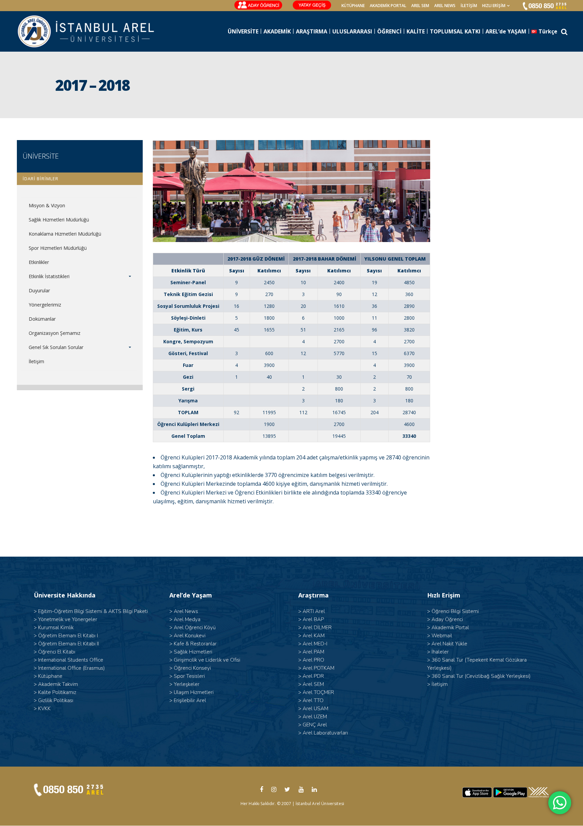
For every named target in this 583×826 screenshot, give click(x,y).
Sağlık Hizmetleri (193, 651)
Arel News (186, 611)
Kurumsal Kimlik (56, 627)
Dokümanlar (42, 319)
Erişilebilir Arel (190, 700)
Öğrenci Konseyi (192, 668)
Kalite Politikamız (57, 692)
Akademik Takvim (58, 684)
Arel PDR (313, 676)
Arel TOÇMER (318, 692)
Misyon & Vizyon (47, 205)
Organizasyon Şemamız (54, 333)
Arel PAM (313, 651)
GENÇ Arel (315, 724)
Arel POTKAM (318, 668)
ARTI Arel (314, 611)
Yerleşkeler (186, 684)
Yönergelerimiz (45, 304)
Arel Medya (187, 619)
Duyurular (39, 290)
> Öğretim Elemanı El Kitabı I (66, 635)
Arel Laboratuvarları (325, 732)
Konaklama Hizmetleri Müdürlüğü (65, 234)
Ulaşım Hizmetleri (194, 692)
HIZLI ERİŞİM (493, 5)
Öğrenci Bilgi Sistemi (455, 611)
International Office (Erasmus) (71, 668)
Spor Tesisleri (189, 676)
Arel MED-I (315, 643)
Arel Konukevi (189, 635)
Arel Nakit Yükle (449, 643)
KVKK (44, 708)
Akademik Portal (450, 627)
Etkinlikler (39, 262)
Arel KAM (314, 635)
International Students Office (70, 660)
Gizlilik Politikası (55, 700)
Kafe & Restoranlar (195, 643)
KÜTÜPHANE (353, 5)
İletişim (469, 5)
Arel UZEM (315, 716)
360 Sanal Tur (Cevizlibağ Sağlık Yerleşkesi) (481, 676)
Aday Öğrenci (447, 619)
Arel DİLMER (317, 627)
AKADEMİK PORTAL (388, 5)
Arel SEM (420, 5)
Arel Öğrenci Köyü (195, 627)
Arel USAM (315, 708)
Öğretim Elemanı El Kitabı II (68, 643)
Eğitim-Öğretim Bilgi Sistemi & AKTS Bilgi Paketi (93, 611)
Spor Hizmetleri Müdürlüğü (58, 248)
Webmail (442, 635)
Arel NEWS (444, 5)
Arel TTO (313, 700)
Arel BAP (313, 619)
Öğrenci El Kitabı (56, 651)
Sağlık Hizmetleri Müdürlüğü (59, 219)
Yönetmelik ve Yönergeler (67, 619)
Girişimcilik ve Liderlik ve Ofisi (207, 660)
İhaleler (440, 651)
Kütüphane (50, 676)
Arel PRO (313, 660)
